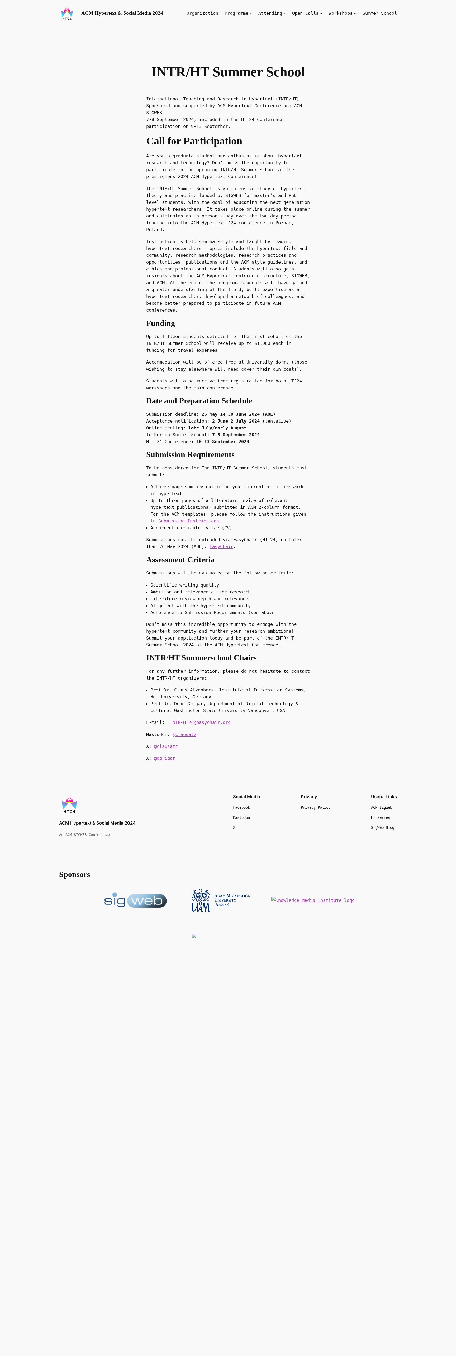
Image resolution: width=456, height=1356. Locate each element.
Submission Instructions (188, 521)
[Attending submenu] (284, 13)
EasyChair (221, 546)
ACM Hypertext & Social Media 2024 (122, 13)
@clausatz (184, 734)
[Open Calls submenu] (321, 13)
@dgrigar (164, 758)
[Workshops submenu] (355, 13)
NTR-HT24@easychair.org (202, 722)
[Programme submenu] (250, 13)
